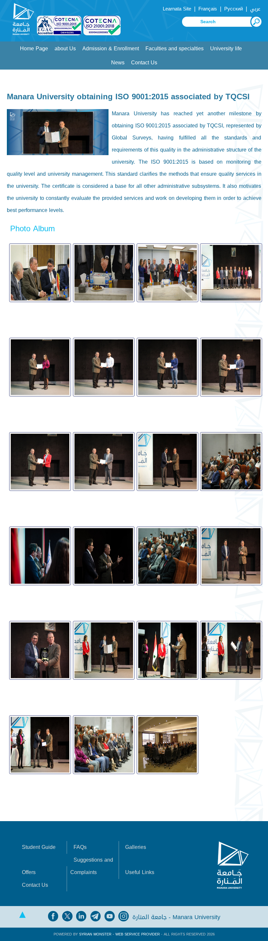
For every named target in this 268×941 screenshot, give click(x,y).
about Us (65, 48)
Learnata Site (177, 8)
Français (207, 8)
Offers (29, 872)
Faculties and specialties (174, 48)
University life (226, 48)
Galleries (135, 847)
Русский (233, 8)
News (118, 62)
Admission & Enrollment (110, 48)
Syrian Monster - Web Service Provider (119, 934)
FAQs (80, 847)
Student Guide (39, 847)
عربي (255, 8)
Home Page (34, 48)
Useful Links (139, 872)
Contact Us (144, 62)
